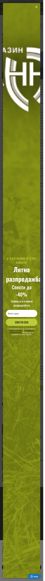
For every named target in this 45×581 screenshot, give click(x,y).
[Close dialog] (36, 7)
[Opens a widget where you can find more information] (34, 577)
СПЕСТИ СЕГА (21, 322)
